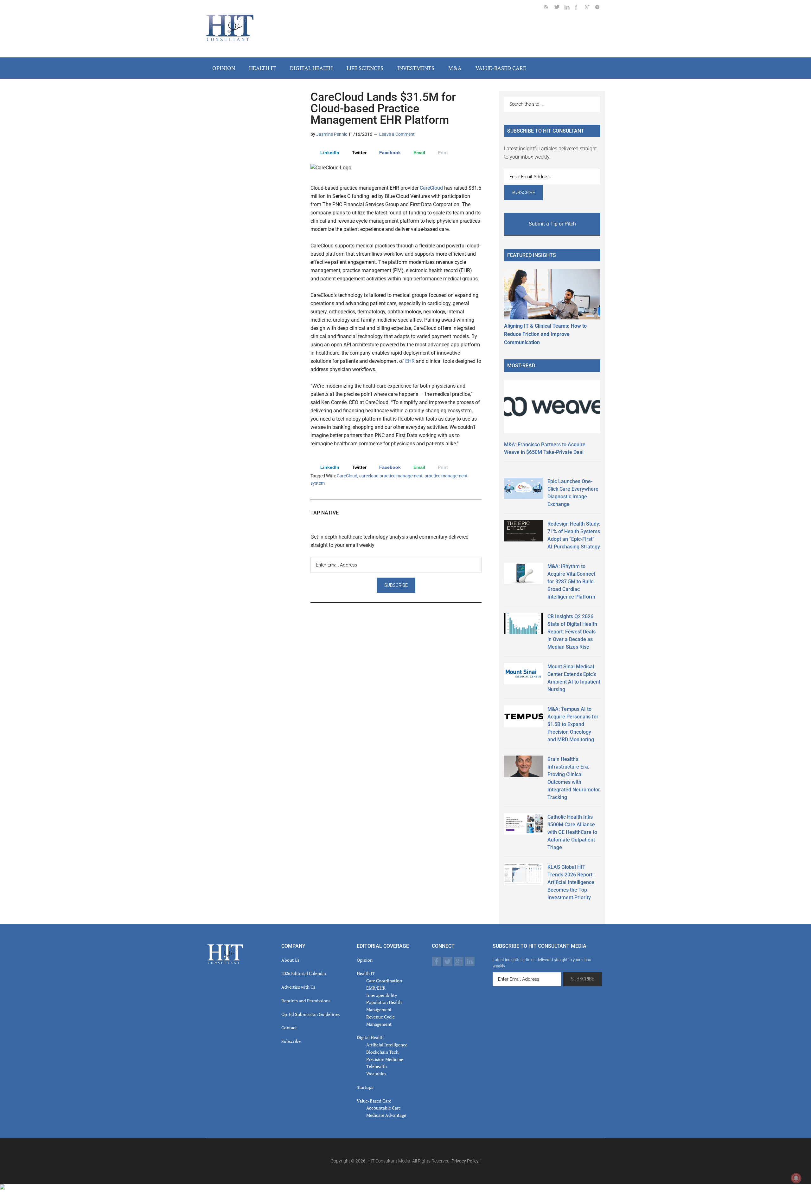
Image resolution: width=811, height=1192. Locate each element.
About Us (290, 960)
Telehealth (376, 1066)
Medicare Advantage (386, 1115)
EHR (410, 361)
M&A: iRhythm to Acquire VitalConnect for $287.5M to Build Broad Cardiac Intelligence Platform (571, 581)
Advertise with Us (298, 987)
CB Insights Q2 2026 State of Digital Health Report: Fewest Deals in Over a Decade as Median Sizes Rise (572, 631)
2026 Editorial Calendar (303, 973)
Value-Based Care (374, 1101)
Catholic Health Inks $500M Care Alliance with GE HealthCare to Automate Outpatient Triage (572, 832)
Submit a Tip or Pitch (552, 224)
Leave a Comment (397, 134)
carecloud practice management (391, 475)
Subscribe (291, 1041)
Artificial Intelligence (386, 1045)
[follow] (559, 8)
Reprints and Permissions (305, 1001)
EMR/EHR (376, 988)
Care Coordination (384, 981)
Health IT (366, 973)
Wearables (376, 1074)
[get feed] (549, 8)
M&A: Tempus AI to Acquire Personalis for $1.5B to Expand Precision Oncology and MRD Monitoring (572, 724)
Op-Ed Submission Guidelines (310, 1014)
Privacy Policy (465, 1160)
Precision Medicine (384, 1059)
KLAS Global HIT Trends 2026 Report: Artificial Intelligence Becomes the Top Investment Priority (570, 882)
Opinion (365, 960)
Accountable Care (383, 1108)
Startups (365, 1087)
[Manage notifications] (796, 1178)
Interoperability (381, 995)
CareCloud (431, 188)
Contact (289, 1028)
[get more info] (600, 8)
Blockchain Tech (382, 1052)
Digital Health (370, 1037)
